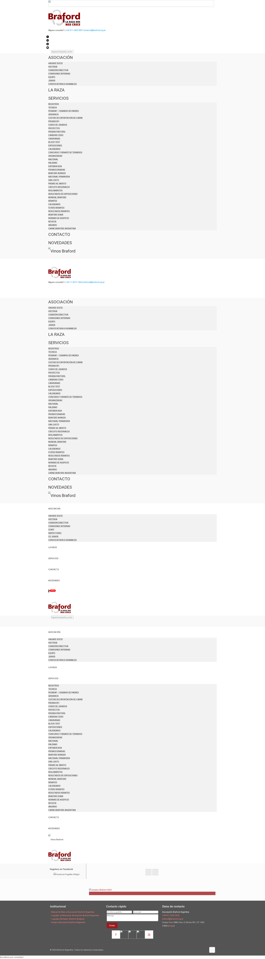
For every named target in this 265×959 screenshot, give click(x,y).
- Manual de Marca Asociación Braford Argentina (72, 912)
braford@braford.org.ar (95, 30)
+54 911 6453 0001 (74, 30)
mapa (171, 926)
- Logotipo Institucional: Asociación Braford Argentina (74, 915)
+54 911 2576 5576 (170, 915)
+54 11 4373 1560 (74, 282)
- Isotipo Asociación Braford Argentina (67, 922)
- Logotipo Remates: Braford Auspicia (67, 919)
